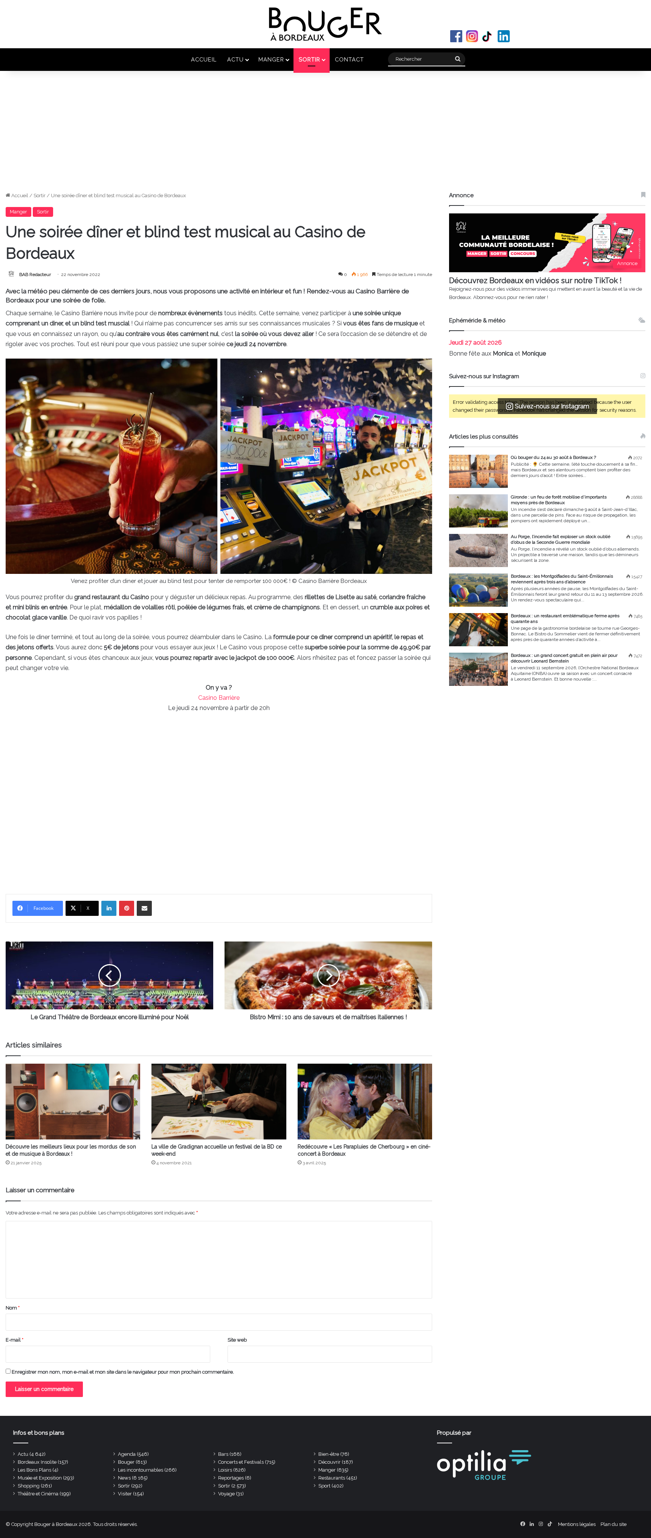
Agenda (127, 1454)
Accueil (204, 59)
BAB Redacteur (35, 274)
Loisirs (225, 1470)
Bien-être (328, 1454)
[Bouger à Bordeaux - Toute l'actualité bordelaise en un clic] (325, 24)
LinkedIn (504, 36)
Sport (324, 1486)
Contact (349, 59)
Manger (271, 59)
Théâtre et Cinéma (38, 1494)
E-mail (14, 1340)
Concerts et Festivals (241, 1462)
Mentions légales (577, 1524)
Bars (223, 1454)
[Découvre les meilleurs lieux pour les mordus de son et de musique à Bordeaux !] (73, 1101)
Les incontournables (140, 1470)
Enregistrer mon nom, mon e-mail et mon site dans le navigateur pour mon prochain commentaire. (123, 1372)
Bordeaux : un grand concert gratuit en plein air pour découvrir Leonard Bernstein (564, 658)
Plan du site (614, 1524)
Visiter (125, 1494)
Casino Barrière (219, 697)
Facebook (456, 36)
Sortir (309, 59)
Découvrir (329, 1462)
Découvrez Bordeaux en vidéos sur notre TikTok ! (535, 280)
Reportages (231, 1478)
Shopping (29, 1486)
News (124, 1478)
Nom (13, 1308)
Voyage (226, 1494)
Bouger (126, 1462)
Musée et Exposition (40, 1478)
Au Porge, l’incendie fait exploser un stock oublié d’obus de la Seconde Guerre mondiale (560, 539)
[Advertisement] (325, 135)
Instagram (472, 36)
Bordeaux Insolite (37, 1462)
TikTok (488, 36)
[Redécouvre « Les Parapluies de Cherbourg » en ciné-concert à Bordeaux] (365, 1101)
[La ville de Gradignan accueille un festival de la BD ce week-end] (218, 1101)
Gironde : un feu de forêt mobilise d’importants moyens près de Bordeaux (559, 499)
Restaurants (331, 1478)
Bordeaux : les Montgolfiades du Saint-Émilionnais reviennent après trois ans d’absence (562, 578)
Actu (235, 59)
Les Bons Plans (34, 1470)
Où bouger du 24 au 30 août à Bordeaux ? (553, 457)
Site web (237, 1340)
